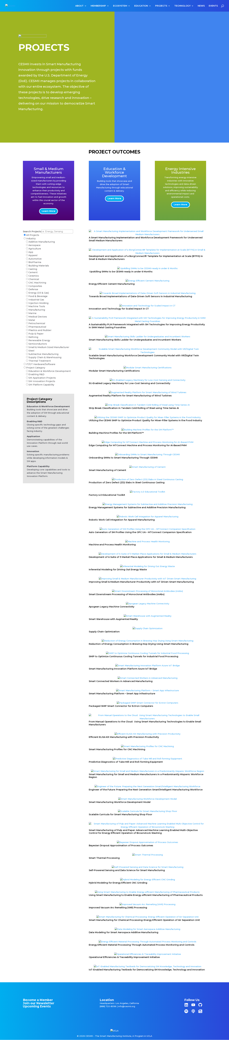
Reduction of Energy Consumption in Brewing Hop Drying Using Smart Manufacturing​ (138, 644)
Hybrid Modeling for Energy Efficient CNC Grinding (118, 882)
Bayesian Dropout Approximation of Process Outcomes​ (121, 845)
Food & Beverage (38, 296)
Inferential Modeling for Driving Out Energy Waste (118, 569)
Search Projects (32, 231)
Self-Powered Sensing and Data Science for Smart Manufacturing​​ (127, 870)
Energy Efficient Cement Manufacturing (112, 284)
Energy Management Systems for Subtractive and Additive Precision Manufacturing (137, 507)
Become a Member (38, 1000)
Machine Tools (37, 306)
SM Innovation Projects (42, 381)
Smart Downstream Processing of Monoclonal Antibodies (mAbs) (127, 594)
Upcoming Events (37, 1006)
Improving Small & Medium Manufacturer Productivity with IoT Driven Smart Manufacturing (141, 581)
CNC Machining (37, 282)
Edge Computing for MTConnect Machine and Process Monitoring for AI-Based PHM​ (138, 445)
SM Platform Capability (41, 384)
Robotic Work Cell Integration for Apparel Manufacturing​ (122, 519)
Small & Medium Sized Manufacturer (49, 347)
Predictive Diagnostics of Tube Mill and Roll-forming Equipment (126, 761)
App (31, 252)
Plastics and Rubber (40, 330)
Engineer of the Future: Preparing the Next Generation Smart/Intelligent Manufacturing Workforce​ (146, 789)
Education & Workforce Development (50, 371)
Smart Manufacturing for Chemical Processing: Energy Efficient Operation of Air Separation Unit (144, 920)
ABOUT (79, 6)
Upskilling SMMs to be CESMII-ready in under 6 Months (121, 271)
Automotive (35, 258)
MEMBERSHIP (98, 6)
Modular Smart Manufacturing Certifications (114, 370)
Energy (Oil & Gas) (39, 292)
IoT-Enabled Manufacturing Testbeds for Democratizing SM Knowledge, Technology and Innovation (147, 969)
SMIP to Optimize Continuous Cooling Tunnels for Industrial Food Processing (133, 656)
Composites (35, 286)
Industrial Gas (36, 299)
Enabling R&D (36, 374)
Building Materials (39, 265)
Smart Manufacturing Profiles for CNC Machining (117, 749)
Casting (33, 269)
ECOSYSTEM (120, 6)
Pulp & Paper (36, 333)
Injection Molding (38, 303)
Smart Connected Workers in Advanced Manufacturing (121, 681)
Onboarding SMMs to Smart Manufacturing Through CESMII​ (123, 457)
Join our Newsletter (38, 1003)
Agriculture (35, 248)
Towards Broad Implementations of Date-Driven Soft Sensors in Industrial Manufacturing (140, 296)
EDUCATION (141, 6)
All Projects (32, 235)
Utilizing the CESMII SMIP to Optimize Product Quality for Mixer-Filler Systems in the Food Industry (145, 420)
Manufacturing (37, 309)
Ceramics (34, 275)
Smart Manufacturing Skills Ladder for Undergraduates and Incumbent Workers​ (135, 339)
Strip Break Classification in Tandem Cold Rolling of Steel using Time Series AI (134, 408)
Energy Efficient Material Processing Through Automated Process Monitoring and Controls (141, 944)
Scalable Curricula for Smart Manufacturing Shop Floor (120, 814)
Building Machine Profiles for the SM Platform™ (116, 432)
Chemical (34, 279)
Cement (33, 272)
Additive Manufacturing (42, 241)
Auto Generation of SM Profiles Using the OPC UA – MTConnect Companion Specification (140, 532)
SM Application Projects (42, 377)
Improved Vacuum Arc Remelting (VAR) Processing (118, 907)
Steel (31, 350)
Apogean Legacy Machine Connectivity (111, 606)
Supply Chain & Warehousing (45, 357)
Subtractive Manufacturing (43, 354)
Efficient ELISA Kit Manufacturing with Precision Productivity (124, 737)
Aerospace (35, 245)
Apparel (33, 255)
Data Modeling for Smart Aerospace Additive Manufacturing (123, 932)
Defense (33, 289)
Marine (32, 313)
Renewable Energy (39, 340)
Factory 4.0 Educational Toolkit (107, 495)
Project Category (35, 367)
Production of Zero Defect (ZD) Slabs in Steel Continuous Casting (127, 482)
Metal (32, 320)
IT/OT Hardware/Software (40, 364)
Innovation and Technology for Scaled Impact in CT (119, 308)
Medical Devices (38, 316)
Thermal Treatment (40, 360)
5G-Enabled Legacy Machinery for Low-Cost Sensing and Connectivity (129, 383)
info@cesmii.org (126, 1006)
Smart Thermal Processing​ (104, 858)
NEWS (201, 6)
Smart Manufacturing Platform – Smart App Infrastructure (122, 693)
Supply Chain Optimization (104, 631)
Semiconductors (38, 343)
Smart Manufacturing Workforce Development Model (119, 802)
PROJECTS (161, 6)
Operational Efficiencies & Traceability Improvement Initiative (124, 957)
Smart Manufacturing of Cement (107, 470)
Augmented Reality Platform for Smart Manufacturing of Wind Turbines (130, 395)
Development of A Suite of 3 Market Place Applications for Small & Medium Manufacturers (141, 557)
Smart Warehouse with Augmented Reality (113, 619)
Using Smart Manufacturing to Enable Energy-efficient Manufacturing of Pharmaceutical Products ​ (146, 895)
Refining (33, 337)
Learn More (48, 211)
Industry (31, 238)
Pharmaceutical (37, 326)
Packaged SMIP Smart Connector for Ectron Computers (121, 706)
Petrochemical (37, 323)
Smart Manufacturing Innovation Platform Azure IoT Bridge (123, 668)
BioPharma (35, 262)
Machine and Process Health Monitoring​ (112, 544)
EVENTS (213, 6)
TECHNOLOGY (182, 6)
